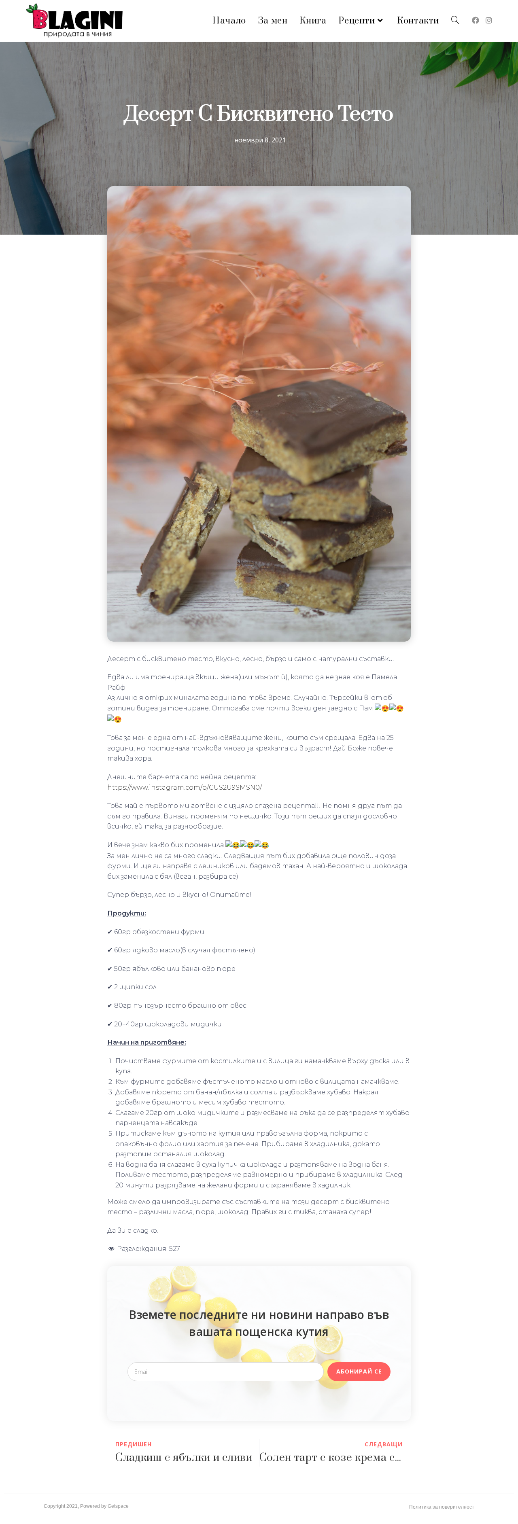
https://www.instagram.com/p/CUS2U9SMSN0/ (184, 787)
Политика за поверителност (441, 1507)
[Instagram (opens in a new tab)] (488, 20)
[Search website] (455, 21)
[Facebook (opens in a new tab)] (475, 20)
